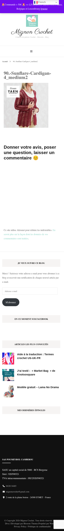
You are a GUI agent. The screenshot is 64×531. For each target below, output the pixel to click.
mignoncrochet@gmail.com (17, 491)
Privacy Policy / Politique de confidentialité (32, 526)
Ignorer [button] (44, 8)
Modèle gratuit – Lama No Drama (38, 387)
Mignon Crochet (32, 31)
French (42, 2)
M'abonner (11, 302)
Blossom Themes (31, 523)
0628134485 (11, 485)
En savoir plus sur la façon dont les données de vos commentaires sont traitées (29, 234)
